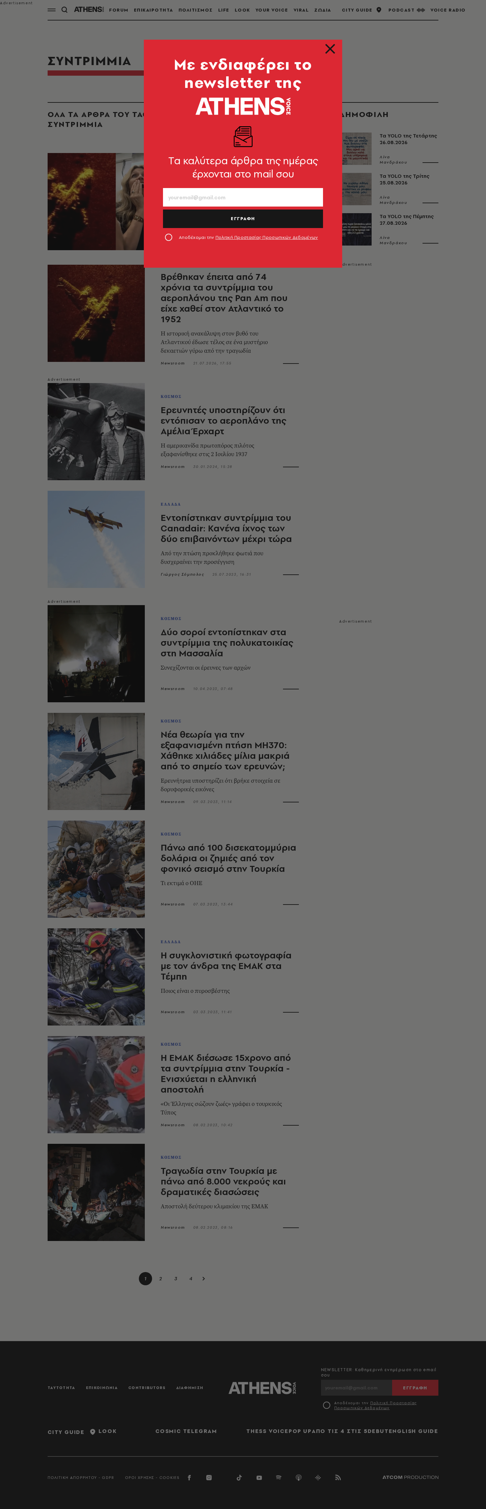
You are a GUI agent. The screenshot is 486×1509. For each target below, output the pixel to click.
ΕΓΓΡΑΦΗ (243, 218)
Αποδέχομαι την (248, 237)
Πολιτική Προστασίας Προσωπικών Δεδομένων (267, 237)
